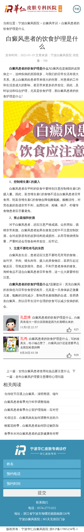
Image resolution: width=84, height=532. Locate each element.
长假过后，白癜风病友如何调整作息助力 (31, 417)
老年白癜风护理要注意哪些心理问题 (40, 376)
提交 (42, 492)
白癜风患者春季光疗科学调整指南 (27, 402)
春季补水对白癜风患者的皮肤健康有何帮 (31, 433)
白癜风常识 (50, 23)
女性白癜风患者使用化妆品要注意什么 (44, 371)
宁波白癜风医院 (28, 23)
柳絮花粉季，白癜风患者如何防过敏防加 (31, 425)
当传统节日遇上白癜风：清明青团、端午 (31, 394)
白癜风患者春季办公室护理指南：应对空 (31, 409)
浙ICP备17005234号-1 (63, 529)
